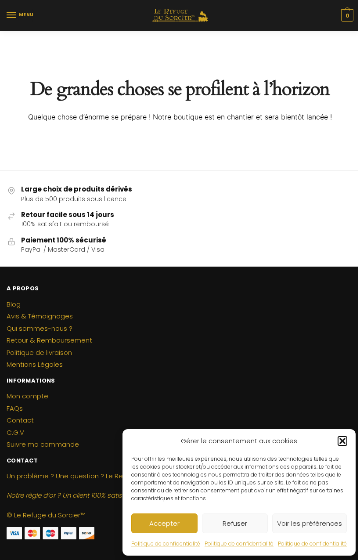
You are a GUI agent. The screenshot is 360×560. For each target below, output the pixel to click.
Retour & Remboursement (49, 340)
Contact (20, 420)
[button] (342, 441)
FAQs (15, 408)
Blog (14, 304)
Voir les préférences (309, 523)
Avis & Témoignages (40, 316)
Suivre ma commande (43, 444)
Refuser (235, 523)
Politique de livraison (39, 352)
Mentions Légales (35, 364)
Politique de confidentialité (165, 543)
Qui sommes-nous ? (39, 328)
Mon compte (27, 396)
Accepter (164, 523)
